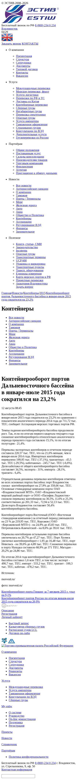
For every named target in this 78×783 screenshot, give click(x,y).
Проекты (7, 731)
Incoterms (21, 250)
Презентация (24, 56)
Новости (17, 293)
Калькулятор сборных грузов (27, 626)
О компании (23, 192)
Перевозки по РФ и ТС (30, 98)
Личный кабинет (11, 617)
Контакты (22, 72)
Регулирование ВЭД (28, 225)
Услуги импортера (27, 121)
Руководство (16, 715)
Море (19, 202)
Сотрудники (23, 62)
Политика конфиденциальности (28, 756)
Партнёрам (8, 750)
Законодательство (27, 247)
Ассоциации (24, 221)
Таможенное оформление (32, 124)
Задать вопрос (24, 286)
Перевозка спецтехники (31, 114)
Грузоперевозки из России (32, 137)
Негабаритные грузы (29, 111)
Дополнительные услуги (31, 134)
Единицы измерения (29, 273)
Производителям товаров (31, 159)
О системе (15, 712)
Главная (6, 293)
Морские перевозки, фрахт (32, 91)
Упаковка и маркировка (30, 263)
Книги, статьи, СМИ (29, 244)
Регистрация (9, 613)
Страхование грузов (28, 127)
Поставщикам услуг (28, 153)
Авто (19, 208)
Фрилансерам (24, 166)
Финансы (22, 228)
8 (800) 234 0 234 (45, 25)
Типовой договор (27, 69)
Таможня (21, 195)
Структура (22, 59)
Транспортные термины (31, 257)
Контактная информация (16, 769)
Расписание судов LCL (23, 629)
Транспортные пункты (30, 267)
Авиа (19, 211)
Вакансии (22, 75)
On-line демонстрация (22, 719)
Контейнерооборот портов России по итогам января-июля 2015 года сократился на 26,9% (37, 600)
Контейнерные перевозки (32, 104)
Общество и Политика (30, 215)
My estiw (6, 706)
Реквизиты (15, 671)
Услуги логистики (27, 94)
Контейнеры (23, 218)
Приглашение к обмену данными (36, 173)
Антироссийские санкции (32, 188)
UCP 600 (21, 260)
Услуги (5, 680)
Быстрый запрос (19, 623)
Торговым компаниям (29, 163)
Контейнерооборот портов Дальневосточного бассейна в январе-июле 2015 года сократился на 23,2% (36, 296)
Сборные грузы (25, 108)
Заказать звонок (11, 43)
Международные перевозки (33, 88)
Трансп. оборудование (30, 270)
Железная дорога (26, 205)
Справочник (9, 744)
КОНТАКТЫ (30, 43)
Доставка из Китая (27, 101)
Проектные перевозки (29, 280)
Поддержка (16, 722)
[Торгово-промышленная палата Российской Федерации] (37, 645)
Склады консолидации (30, 156)
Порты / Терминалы (28, 198)
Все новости (23, 185)
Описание (7, 610)
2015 (42, 293)
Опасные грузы (25, 117)
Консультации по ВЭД (30, 131)
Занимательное (25, 231)
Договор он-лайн (19, 633)
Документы (23, 65)
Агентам (21, 169)
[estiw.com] (7, 40)
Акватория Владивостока (32, 283)
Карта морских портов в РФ (33, 276)
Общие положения (27, 150)
